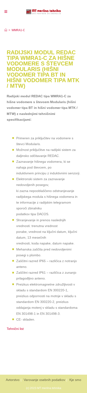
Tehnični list (15, 329)
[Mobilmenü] (5, 11)
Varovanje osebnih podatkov (44, 380)
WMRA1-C (18, 30)
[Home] (5, 30)
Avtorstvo (12, 380)
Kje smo (75, 380)
